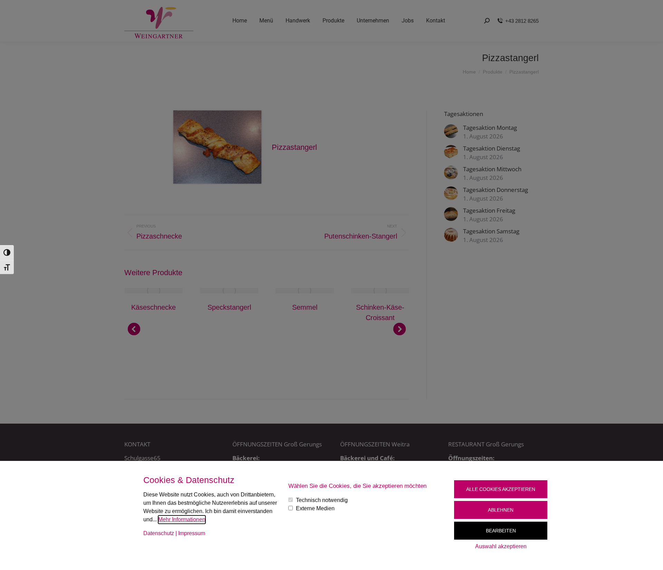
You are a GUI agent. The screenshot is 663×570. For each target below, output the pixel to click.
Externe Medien (315, 508)
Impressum (191, 533)
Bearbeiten (501, 530)
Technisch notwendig (322, 500)
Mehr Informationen (181, 519)
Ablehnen (500, 510)
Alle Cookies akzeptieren (500, 489)
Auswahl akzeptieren (501, 546)
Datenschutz (158, 533)
